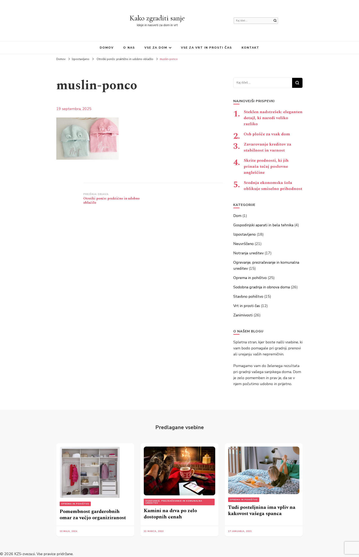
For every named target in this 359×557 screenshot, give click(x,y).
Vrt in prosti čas (246, 305)
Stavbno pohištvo (248, 296)
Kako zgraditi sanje (157, 17)
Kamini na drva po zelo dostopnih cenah (170, 514)
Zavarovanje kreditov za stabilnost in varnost (267, 147)
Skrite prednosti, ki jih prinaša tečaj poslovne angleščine (266, 166)
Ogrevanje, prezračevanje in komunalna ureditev (173, 501)
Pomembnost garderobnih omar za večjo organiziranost (93, 514)
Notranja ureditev (248, 253)
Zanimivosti (243, 315)
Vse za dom (155, 48)
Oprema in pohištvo (250, 277)
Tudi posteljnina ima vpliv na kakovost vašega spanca (261, 510)
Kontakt (250, 48)
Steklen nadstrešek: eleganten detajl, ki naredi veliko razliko (273, 118)
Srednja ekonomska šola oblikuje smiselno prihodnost (273, 186)
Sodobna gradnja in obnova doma (261, 287)
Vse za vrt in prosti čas (206, 48)
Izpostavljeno (80, 59)
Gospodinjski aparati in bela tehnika (263, 225)
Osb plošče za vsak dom (267, 134)
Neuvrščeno (243, 243)
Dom (237, 215)
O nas (129, 48)
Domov (107, 48)
